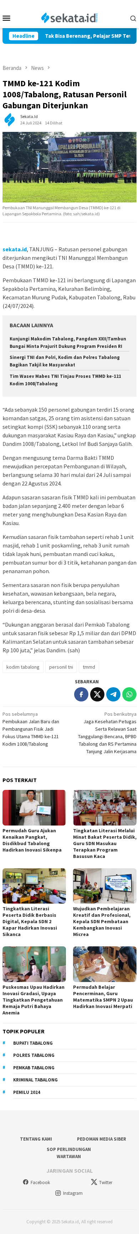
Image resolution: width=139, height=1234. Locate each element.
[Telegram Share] (113, 694)
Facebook (40, 1182)
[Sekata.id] (69, 17)
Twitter (105, 1182)
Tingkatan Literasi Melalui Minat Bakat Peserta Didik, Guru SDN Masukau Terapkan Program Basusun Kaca (105, 843)
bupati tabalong (33, 1043)
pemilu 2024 (26, 1092)
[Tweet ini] (97, 694)
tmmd (89, 667)
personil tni (61, 667)
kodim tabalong (23, 667)
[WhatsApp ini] (129, 694)
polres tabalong (34, 1055)
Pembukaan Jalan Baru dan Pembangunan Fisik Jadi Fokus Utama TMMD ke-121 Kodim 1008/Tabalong (30, 729)
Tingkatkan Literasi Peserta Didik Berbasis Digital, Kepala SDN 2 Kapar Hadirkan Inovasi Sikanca (29, 921)
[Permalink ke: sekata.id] (9, 119)
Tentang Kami (36, 1139)
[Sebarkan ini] (81, 694)
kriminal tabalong (35, 1080)
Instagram (73, 1193)
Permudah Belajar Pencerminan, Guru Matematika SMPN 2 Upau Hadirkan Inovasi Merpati (103, 996)
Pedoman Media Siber (101, 1139)
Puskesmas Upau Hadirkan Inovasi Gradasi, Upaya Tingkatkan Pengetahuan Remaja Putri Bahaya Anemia (33, 1000)
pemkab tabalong (34, 1068)
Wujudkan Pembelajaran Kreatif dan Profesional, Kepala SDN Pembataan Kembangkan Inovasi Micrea (101, 921)
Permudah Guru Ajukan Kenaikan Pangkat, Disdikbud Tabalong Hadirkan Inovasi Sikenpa (32, 840)
